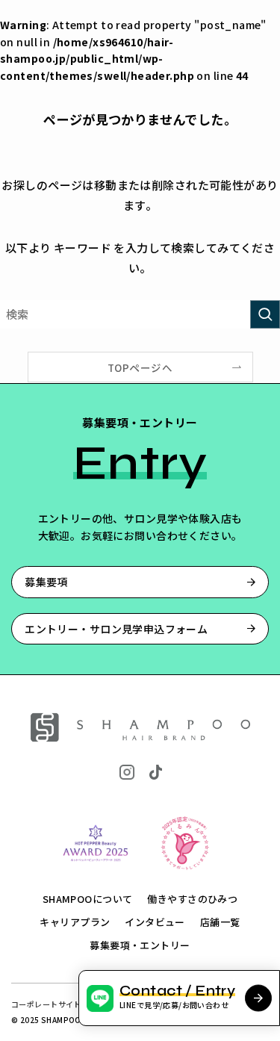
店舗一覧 (220, 922)
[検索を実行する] (265, 314)
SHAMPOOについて (88, 899)
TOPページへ (140, 367)
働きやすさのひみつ (192, 899)
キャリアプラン (75, 922)
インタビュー (155, 922)
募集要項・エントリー (140, 945)
